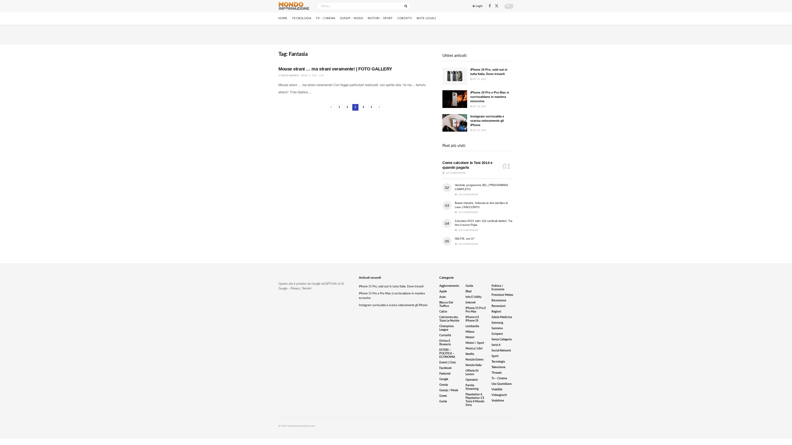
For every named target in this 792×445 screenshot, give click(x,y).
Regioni (496, 311)
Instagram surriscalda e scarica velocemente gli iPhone (487, 121)
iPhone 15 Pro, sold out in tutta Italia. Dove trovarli (391, 286)
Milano (470, 331)
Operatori (472, 379)
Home (283, 18)
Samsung (497, 322)
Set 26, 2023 (479, 106)
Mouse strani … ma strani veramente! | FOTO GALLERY (335, 68)
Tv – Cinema (499, 378)
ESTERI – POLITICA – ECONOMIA (447, 353)
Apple (443, 291)
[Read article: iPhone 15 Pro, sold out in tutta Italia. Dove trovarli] (454, 76)
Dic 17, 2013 (310, 75)
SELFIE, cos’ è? (465, 238)
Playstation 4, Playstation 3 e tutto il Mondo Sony (475, 399)
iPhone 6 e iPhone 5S (472, 319)
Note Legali (426, 18)
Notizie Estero (474, 359)
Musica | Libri (474, 348)
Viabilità (496, 389)
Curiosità (445, 335)
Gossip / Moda (448, 390)
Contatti (404, 18)
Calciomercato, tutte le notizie (449, 319)
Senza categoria (501, 339)
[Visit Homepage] (293, 6)
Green (443, 396)
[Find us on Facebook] (490, 6)
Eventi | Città (447, 362)
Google (443, 379)
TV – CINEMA (325, 18)
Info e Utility (473, 297)
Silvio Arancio (290, 75)
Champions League (446, 328)
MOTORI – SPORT (380, 18)
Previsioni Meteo (502, 295)
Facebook (445, 368)
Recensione (498, 300)
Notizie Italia (474, 365)
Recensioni (498, 306)
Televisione (498, 367)
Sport (495, 356)
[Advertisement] (396, 34)
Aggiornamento (449, 286)
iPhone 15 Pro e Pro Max (476, 310)
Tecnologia (498, 361)
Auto (442, 297)
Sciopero (497, 334)
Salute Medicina (501, 317)
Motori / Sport (475, 343)
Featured (444, 373)
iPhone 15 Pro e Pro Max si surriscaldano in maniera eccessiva (489, 97)
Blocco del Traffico (446, 304)
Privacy (295, 288)
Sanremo (497, 328)
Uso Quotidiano (501, 384)
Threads (496, 372)
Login (479, 6)
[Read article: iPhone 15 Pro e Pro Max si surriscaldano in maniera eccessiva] (454, 99)
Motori (470, 337)
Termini (306, 288)
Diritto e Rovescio (445, 343)
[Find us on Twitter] (497, 6)
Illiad (468, 291)
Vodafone (497, 400)
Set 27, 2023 (479, 79)
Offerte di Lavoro (472, 372)
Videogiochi (499, 395)
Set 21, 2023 (479, 130)
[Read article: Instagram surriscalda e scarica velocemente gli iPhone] (454, 123)
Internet (471, 302)
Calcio (443, 311)
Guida (443, 401)
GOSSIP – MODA (351, 18)
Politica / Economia (497, 288)
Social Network (501, 350)
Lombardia (472, 326)
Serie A (496, 345)
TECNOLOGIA (301, 18)
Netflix (470, 354)
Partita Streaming (472, 387)
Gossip (443, 384)
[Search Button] (406, 6)
